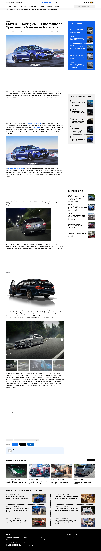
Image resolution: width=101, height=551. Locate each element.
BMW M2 (74, 136)
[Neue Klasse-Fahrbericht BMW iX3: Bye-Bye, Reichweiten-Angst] (90, 30)
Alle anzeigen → (90, 459)
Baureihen (23, 6)
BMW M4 (70, 204)
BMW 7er (70, 195)
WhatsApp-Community (17, 2)
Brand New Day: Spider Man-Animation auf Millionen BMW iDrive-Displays (60, 482)
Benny (76, 210)
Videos (57, 6)
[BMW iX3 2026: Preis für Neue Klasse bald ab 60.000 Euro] (90, 47)
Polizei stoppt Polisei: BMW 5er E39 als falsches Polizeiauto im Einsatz (16, 481)
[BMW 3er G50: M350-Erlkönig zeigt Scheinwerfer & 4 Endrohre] (90, 65)
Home (9, 6)
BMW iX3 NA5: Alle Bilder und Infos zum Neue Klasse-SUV (77, 39)
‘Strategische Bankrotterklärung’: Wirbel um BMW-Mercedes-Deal (77, 130)
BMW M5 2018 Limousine (34, 123)
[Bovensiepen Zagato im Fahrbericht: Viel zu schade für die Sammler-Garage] (91, 207)
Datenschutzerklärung (23, 542)
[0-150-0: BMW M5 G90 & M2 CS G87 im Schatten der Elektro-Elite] (90, 139)
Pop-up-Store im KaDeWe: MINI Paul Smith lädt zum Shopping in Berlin (65, 522)
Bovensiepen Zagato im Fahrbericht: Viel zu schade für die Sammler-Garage (77, 207)
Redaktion (76, 201)
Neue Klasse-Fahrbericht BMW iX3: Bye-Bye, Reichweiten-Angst (76, 31)
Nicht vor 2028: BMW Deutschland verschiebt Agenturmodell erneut (66, 497)
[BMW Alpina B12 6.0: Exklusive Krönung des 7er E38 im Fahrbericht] (91, 197)
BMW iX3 (72, 27)
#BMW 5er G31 (9, 440)
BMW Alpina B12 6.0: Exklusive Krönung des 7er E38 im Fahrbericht (76, 198)
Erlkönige (41, 6)
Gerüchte (49, 6)
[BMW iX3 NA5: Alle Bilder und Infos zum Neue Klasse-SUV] (90, 39)
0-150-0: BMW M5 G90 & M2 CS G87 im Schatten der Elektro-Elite (79, 139)
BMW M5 (21, 9)
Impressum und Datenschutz (12, 537)
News (15, 6)
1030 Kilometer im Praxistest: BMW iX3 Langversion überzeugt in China (66, 509)
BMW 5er (8, 21)
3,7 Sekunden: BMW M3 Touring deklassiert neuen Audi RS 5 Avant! (17, 521)
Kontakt (25, 537)
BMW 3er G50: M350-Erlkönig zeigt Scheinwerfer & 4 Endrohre (77, 66)
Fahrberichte (32, 6)
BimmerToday (9, 9)
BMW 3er (72, 62)
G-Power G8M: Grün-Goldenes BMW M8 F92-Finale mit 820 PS (78, 112)
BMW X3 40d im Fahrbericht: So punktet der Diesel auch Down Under (77, 217)
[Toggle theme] (92, 2)
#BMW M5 (26, 440)
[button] (61, 339)
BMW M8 (74, 109)
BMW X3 (70, 213)
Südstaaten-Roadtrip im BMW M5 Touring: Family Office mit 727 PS (77, 234)
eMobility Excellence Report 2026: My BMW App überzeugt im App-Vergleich (17, 510)
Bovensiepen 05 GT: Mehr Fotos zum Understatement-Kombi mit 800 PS (83, 482)
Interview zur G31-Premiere (16, 168)
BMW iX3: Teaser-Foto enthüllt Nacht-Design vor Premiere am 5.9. (78, 121)
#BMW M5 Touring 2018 (34, 440)
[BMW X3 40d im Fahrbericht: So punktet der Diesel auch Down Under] (91, 216)
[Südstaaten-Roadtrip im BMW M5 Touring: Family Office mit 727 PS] (91, 234)
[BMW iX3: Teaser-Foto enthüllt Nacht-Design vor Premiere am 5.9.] (90, 120)
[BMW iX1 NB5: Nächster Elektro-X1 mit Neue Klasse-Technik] (90, 56)
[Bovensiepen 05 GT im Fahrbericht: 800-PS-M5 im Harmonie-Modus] (91, 225)
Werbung (8, 2)
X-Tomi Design (36, 127)
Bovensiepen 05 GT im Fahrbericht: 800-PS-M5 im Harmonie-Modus (75, 226)
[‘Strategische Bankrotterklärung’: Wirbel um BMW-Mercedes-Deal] (90, 129)
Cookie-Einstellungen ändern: (12, 542)
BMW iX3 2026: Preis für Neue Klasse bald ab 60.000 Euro (77, 48)
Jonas (17, 31)
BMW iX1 (71, 54)
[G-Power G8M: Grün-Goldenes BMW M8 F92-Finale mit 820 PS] (90, 112)
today (50, 2)
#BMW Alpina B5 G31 (18, 440)
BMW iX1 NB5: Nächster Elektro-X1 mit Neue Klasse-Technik (77, 57)
